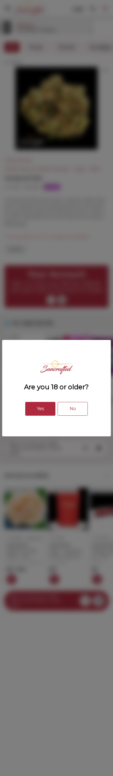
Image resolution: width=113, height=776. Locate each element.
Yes (40, 408)
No (73, 408)
